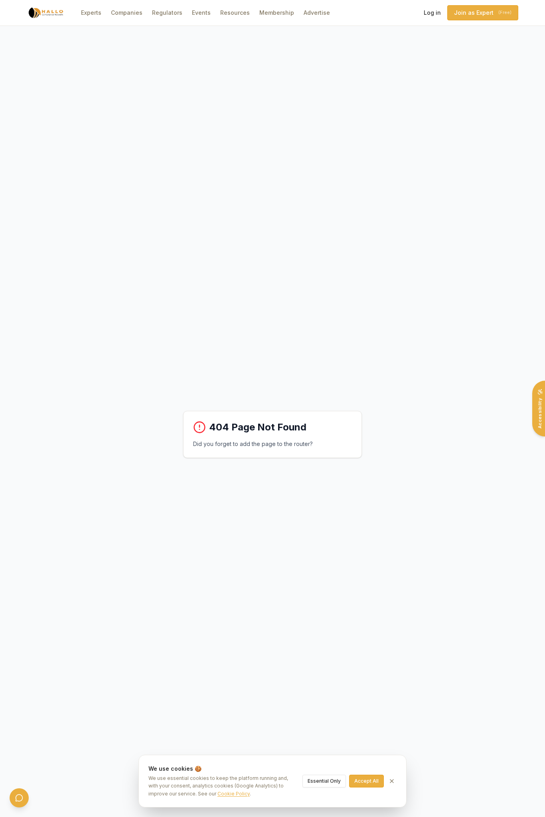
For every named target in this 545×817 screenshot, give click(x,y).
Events (201, 12)
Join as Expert (482, 12)
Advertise (317, 12)
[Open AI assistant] (19, 797)
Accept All (366, 781)
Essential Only (324, 781)
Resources (235, 12)
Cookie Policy (233, 794)
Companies (126, 12)
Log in (432, 12)
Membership (276, 12)
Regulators (167, 12)
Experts (91, 12)
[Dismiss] (392, 781)
